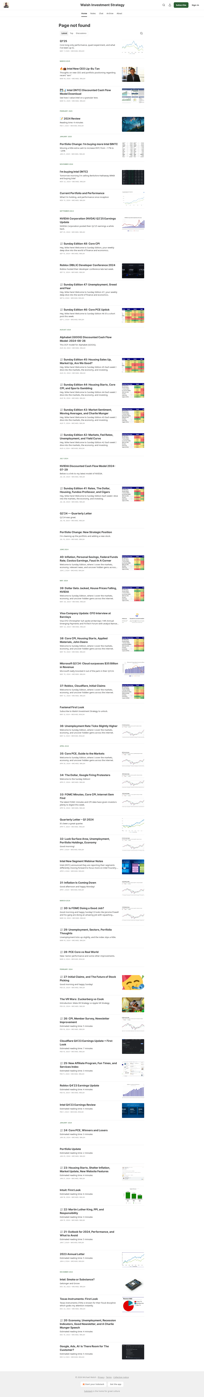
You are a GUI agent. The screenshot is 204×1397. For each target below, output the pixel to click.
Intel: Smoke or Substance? (77, 1279)
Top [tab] (71, 33)
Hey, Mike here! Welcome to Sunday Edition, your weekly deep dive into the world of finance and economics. (87, 249)
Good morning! (67, 846)
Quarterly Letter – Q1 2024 (77, 819)
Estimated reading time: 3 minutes (76, 1070)
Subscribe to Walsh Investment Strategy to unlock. (84, 711)
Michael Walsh (77, 51)
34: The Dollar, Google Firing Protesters (85, 775)
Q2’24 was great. (68, 517)
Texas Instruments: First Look (79, 1299)
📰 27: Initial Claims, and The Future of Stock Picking (88, 978)
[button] (84, 13)
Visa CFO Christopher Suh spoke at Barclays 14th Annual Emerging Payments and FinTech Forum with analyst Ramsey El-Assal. (89, 622)
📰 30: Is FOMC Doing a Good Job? (82, 908)
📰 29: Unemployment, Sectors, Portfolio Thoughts (86, 931)
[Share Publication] (170, 5)
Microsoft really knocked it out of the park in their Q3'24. (87, 671)
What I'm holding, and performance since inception (84, 197)
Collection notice (121, 1377)
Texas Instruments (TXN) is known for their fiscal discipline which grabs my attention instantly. (88, 1304)
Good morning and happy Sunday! (76, 984)
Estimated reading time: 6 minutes (76, 1193)
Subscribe (181, 5)
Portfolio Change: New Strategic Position (86, 532)
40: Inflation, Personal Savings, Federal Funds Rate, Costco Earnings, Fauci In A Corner (89, 558)
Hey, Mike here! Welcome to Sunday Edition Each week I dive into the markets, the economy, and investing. (89, 497)
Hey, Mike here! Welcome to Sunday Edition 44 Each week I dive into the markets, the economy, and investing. (88, 393)
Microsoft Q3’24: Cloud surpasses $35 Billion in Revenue (89, 665)
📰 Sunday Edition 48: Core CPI (80, 243)
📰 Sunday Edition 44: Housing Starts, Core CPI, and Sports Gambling (87, 386)
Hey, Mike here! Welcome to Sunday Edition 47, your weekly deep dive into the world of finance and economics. (88, 293)
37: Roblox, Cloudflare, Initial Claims (82, 685)
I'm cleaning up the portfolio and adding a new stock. (85, 536)
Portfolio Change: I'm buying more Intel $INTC (89, 144)
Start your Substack (94, 1384)
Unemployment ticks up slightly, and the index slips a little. (88, 937)
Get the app (115, 1384)
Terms (109, 1377)
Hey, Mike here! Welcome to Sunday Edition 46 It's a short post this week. (87, 315)
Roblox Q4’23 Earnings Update (79, 1085)
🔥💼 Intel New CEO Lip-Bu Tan (80, 68)
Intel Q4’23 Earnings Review (78, 1104)
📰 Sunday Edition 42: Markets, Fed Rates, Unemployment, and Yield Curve (86, 436)
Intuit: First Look (70, 1190)
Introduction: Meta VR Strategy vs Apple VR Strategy (84, 1003)
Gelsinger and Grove (70, 1283)
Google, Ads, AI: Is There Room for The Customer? (84, 1348)
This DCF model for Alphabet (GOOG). (78, 344)
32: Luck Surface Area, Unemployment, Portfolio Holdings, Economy (85, 840)
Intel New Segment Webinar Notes (81, 861)
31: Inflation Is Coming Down (78, 882)
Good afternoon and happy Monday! (77, 886)
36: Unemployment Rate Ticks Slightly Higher (89, 726)
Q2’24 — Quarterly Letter (76, 513)
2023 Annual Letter (72, 1254)
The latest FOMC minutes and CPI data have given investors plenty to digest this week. (88, 803)
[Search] (164, 5)
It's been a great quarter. (71, 823)
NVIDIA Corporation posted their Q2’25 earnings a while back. (87, 227)
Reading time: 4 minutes (71, 122)
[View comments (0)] (81, 54)
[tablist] (74, 33)
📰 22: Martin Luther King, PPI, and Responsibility (82, 1211)
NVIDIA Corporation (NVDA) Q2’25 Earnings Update (88, 220)
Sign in (195, 5)
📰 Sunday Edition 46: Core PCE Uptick (84, 309)
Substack (88, 1391)
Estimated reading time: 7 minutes (76, 1048)
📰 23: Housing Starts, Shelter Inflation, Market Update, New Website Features (85, 1169)
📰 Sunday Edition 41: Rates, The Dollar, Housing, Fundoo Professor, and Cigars (85, 490)
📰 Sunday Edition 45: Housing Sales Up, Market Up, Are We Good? (86, 361)
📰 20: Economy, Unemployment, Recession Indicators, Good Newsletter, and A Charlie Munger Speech (88, 1324)
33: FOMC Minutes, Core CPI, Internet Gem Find (87, 796)
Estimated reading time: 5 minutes (76, 1026)
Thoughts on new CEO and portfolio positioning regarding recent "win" (87, 74)
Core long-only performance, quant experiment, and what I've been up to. (87, 46)
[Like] (61, 104)
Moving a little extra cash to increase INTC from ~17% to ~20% (87, 149)
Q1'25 (63, 41)
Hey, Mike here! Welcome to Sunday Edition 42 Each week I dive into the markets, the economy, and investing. (88, 443)
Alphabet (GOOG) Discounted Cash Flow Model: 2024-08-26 (86, 339)
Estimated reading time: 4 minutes (76, 1089)
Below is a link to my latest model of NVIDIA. (81, 473)
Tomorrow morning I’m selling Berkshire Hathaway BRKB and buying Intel (87, 177)
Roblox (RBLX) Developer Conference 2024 (87, 265)
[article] (102, 47)
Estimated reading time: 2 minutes (76, 1152)
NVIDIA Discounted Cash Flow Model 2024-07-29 (87, 467)
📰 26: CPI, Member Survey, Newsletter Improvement (84, 1020)
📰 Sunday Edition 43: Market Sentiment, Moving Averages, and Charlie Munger (86, 411)
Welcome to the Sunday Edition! (75, 779)
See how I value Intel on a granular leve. (79, 97)
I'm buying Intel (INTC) (74, 171)
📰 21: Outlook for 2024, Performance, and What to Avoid (87, 1233)
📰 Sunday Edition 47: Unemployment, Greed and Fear (88, 286)
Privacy (101, 1377)
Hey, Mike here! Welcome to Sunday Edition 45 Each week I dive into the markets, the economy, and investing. (88, 368)
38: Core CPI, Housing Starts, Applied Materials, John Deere (84, 640)
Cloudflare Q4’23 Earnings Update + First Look (86, 1042)
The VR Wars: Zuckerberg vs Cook (82, 999)
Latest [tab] (64, 33)
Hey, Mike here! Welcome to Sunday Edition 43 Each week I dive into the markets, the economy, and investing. (88, 418)
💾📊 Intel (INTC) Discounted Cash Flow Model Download (85, 92)
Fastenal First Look (72, 707)
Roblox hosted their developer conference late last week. (87, 269)
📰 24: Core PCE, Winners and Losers (84, 1130)
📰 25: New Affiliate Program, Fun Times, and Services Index (88, 1065)
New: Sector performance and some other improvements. (87, 955)
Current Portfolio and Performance (82, 193)
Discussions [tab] (81, 33)
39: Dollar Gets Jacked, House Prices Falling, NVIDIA (88, 590)
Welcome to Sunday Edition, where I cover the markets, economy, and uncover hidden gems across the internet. (87, 597)
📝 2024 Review (70, 118)
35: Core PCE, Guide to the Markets (82, 753)
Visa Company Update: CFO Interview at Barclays (85, 615)
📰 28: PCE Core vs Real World (79, 952)
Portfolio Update (70, 1149)
